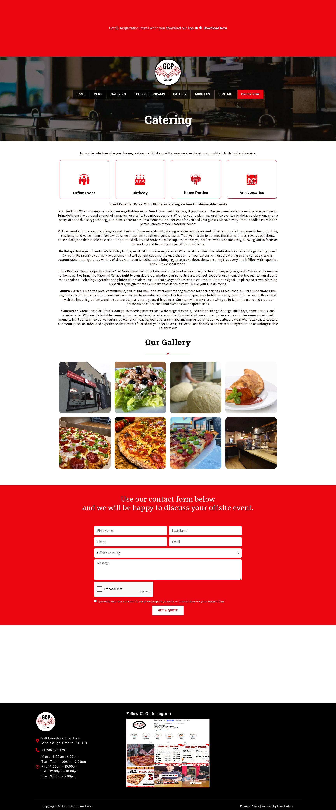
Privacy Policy (249, 806)
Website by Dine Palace (278, 806)
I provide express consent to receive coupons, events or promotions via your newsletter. (161, 601)
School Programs (149, 94)
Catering (118, 94)
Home (80, 94)
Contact (226, 94)
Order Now (250, 94)
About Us (202, 94)
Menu (98, 94)
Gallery (180, 94)
